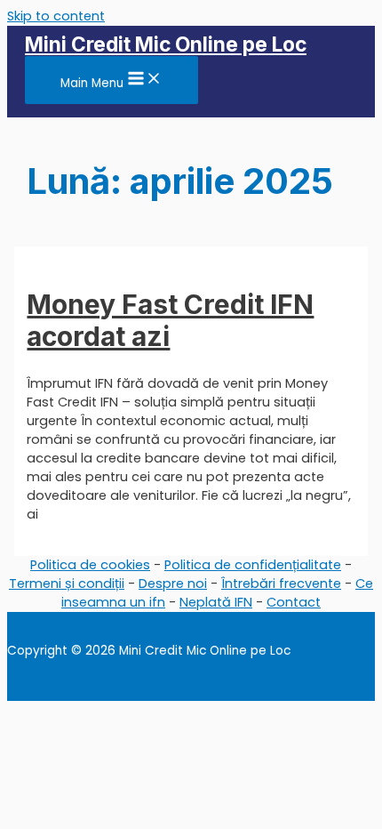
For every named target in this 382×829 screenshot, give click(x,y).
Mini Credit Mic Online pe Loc (165, 44)
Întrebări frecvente (281, 583)
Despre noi (173, 583)
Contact (294, 602)
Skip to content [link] (56, 16)
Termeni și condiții (66, 583)
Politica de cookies (90, 565)
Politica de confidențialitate (252, 565)
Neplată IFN (215, 602)
